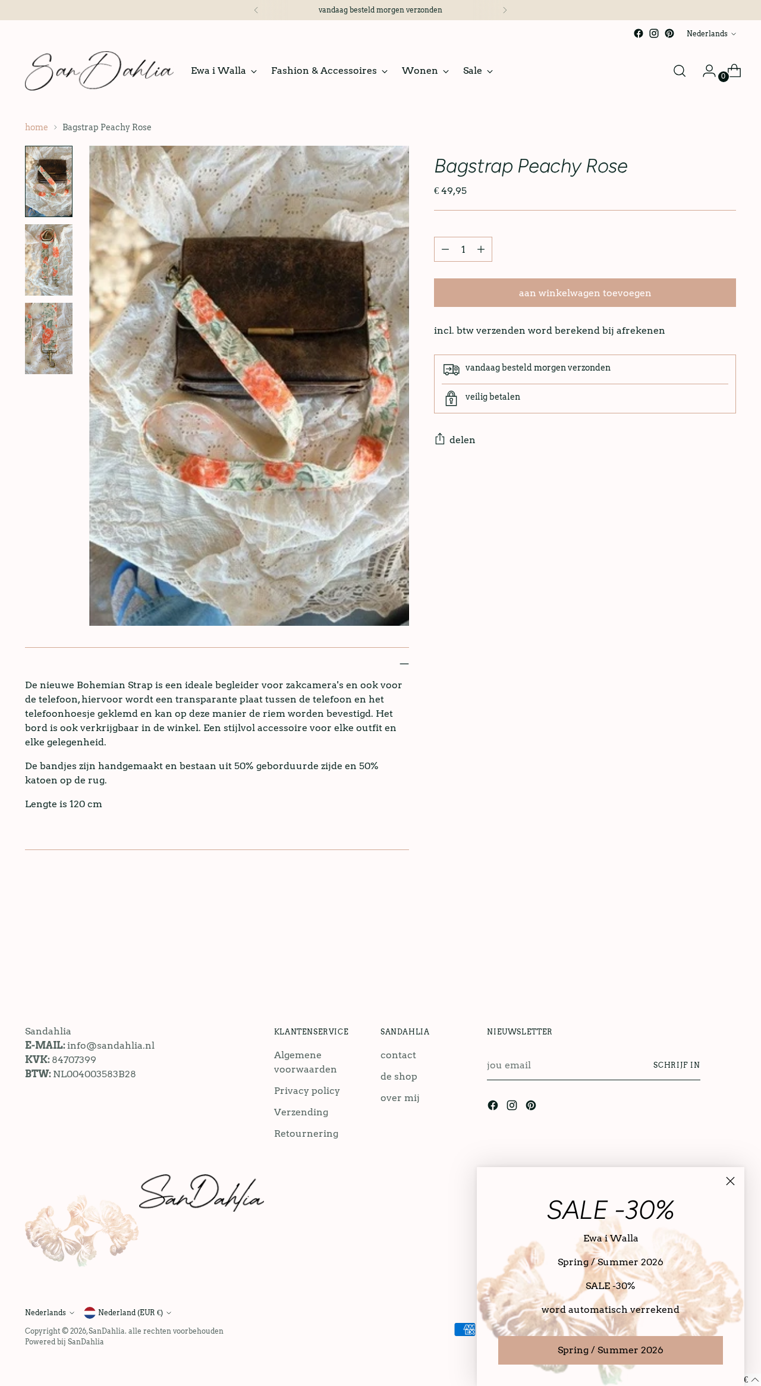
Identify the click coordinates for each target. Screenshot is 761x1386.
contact (398, 1055)
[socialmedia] (638, 33)
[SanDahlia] (99, 70)
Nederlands (707, 33)
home (36, 127)
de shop (398, 1076)
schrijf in (676, 1065)
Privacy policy (307, 1090)
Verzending (301, 1112)
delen (462, 440)
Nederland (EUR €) (130, 1312)
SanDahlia (107, 1331)
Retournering (306, 1133)
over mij (400, 1097)
